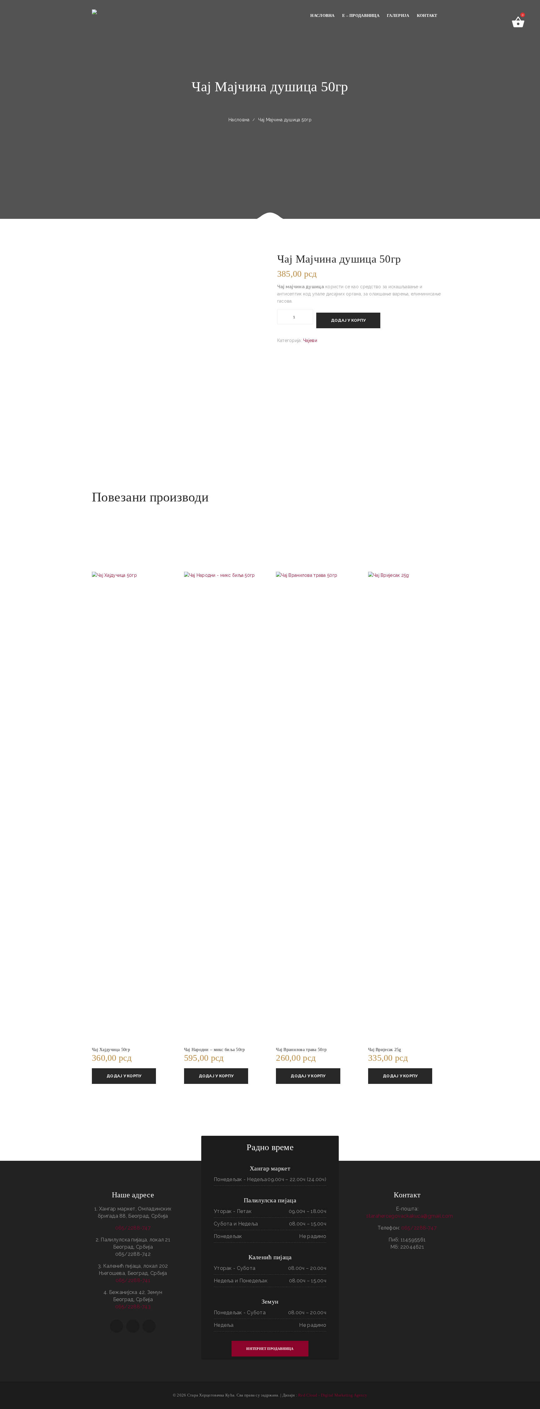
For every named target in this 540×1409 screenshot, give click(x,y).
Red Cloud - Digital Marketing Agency (332, 1395)
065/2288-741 (133, 1280)
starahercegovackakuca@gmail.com (409, 1216)
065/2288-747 (133, 1228)
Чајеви (310, 340)
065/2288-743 (133, 1307)
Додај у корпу (348, 320)
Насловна (238, 119)
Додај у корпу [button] (124, 1076)
